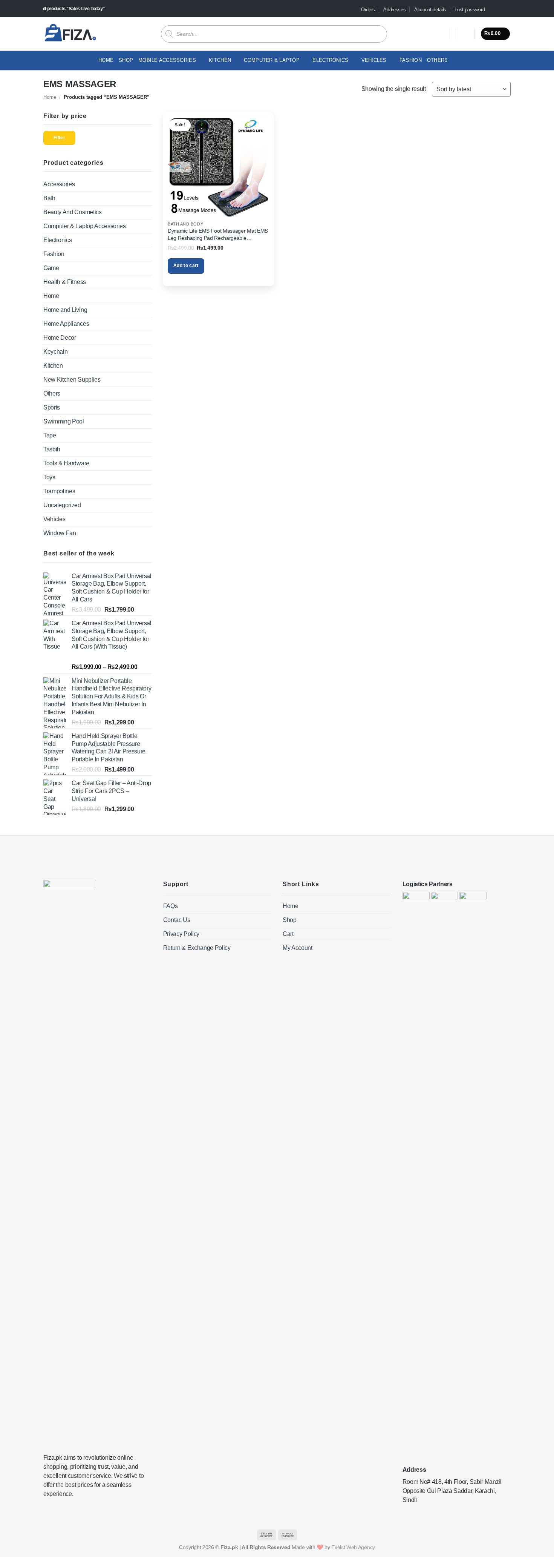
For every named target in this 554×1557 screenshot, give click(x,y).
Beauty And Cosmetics (72, 212)
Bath (49, 198)
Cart (288, 934)
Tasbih (51, 449)
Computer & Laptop (271, 60)
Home (105, 60)
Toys (49, 477)
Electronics (57, 240)
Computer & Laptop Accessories (84, 226)
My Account (297, 948)
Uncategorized (62, 505)
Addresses (394, 9)
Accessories (59, 184)
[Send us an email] (507, 9)
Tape (49, 435)
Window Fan (59, 533)
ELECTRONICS (330, 60)
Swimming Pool (63, 421)
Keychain (55, 351)
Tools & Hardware (66, 463)
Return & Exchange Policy (197, 948)
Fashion (410, 60)
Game (51, 268)
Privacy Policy (181, 934)
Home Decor (59, 337)
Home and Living (65, 310)
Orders (368, 9)
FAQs (170, 906)
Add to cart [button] (186, 265)
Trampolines (59, 491)
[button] (465, 34)
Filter (59, 137)
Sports (51, 407)
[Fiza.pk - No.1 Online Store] (70, 33)
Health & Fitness (64, 282)
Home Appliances (66, 324)
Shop (126, 60)
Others (437, 60)
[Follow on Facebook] (492, 9)
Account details (430, 9)
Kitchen (220, 60)
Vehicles (374, 60)
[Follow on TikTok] (499, 9)
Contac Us (176, 920)
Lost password (470, 9)
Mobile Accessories (167, 60)
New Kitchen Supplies (72, 379)
